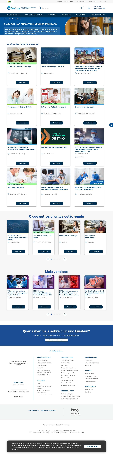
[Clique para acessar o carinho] (89, 8)
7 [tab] (60, 259)
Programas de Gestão (67, 380)
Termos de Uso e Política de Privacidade (56, 425)
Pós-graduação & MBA (68, 373)
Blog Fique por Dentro (43, 374)
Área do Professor (81, 1)
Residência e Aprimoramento (70, 370)
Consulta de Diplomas (92, 378)
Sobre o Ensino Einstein (44, 362)
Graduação (64, 365)
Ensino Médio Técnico (67, 360)
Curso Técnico (65, 362)
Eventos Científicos (67, 383)
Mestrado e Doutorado (68, 375)
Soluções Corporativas (92, 362)
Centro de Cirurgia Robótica (69, 398)
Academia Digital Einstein (69, 385)
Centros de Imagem (67, 394)
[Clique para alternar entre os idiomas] (10, 1)
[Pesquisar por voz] (40, 8)
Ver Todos (88, 365)
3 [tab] (54, 259)
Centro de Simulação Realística (70, 396)
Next (65, 259)
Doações (59, 1)
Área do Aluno (69, 1)
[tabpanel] (18, 237)
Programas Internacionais (45, 395)
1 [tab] (51, 259)
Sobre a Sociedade (42, 360)
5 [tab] (57, 259)
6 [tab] (59, 259)
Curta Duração (65, 378)
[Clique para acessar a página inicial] (21, 10)
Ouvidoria (103, 1)
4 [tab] (56, 259)
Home (5, 19)
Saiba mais (22, 82)
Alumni (39, 383)
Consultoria (88, 360)
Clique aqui (74, 409)
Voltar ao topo (57, 351)
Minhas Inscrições (90, 381)
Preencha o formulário (56, 340)
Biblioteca (40, 368)
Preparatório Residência (68, 368)
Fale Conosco (93, 1)
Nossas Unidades (42, 365)
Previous (48, 259)
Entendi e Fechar (92, 446)
